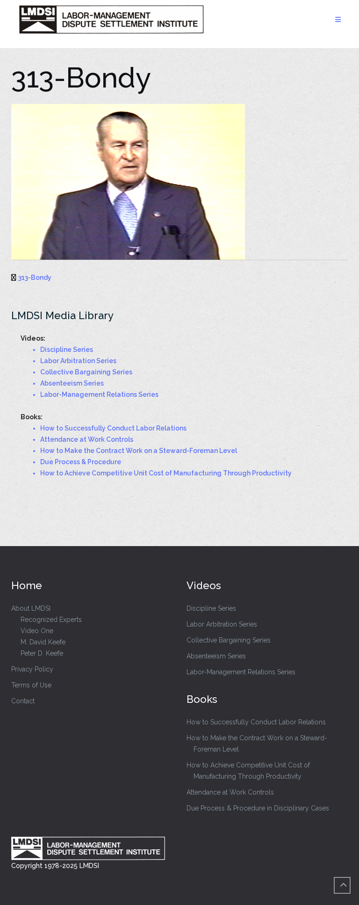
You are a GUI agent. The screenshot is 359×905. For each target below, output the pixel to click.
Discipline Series (211, 608)
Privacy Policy (32, 669)
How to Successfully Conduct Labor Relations (256, 722)
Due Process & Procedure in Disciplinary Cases (258, 808)
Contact (23, 701)
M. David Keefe (43, 642)
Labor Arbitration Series (222, 624)
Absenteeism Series (216, 656)
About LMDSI (30, 608)
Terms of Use (31, 685)
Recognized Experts (51, 619)
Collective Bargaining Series (229, 640)
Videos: (33, 338)
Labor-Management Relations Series (241, 672)
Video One (37, 631)
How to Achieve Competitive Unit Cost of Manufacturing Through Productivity (248, 770)
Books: (32, 417)
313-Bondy (34, 277)
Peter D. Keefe (42, 653)
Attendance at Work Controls (230, 792)
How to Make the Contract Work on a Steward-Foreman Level (257, 743)
